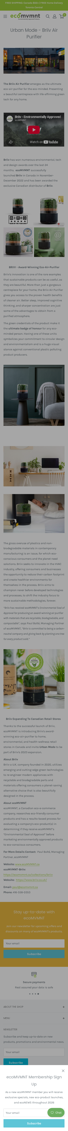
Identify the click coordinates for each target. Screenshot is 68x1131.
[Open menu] (5, 16)
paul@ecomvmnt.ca (25, 887)
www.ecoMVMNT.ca (27, 864)
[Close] (63, 1070)
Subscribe (34, 1123)
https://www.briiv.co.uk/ (31, 880)
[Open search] (48, 16)
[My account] (54, 16)
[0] (61, 16)
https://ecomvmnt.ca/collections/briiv (28, 874)
